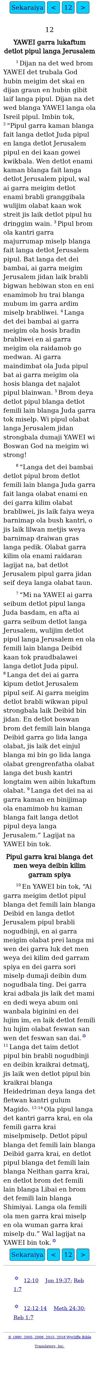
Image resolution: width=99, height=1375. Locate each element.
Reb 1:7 (23, 1317)
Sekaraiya (27, 7)
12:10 (31, 1280)
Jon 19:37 (57, 1280)
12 (68, 7)
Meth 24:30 (69, 1308)
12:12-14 (35, 1308)
